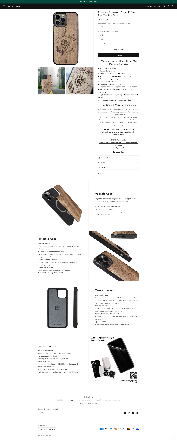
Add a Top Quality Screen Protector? (109, 31)
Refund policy (60, 400)
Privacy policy (71, 400)
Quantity (100, 39)
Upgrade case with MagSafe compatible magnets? (114, 23)
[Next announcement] (173, 2)
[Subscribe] (69, 413)
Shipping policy (97, 400)
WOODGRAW (46, 435)
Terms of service (84, 400)
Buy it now (118, 55)
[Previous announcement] (4, 2)
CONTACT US (92, 403)
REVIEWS (83, 403)
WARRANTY (116, 400)
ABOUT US (107, 400)
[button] (4, 6)
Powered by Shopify (55, 435)
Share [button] (102, 173)
